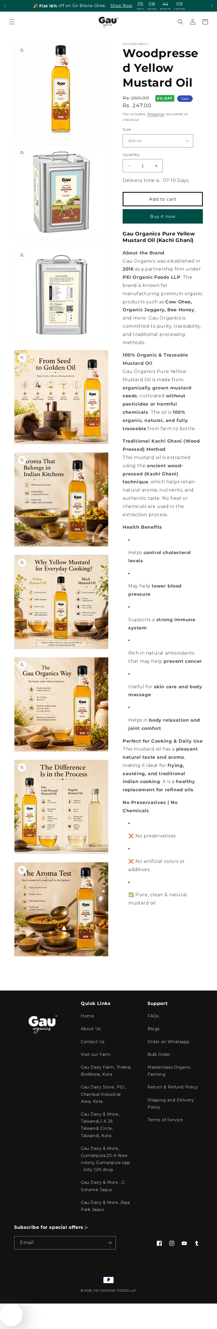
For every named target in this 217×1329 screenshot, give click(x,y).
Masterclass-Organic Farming (169, 1071)
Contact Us (93, 1041)
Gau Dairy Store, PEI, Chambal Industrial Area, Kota (103, 1094)
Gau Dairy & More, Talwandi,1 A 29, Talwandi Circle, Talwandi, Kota (100, 1125)
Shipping (155, 114)
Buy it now (162, 216)
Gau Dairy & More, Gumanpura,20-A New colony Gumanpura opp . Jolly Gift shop (105, 1159)
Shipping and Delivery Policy (170, 1104)
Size (127, 129)
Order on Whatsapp (168, 1041)
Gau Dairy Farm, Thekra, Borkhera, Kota (106, 1071)
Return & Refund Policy (172, 1087)
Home (87, 1016)
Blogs (153, 1028)
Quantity (131, 154)
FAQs (153, 1016)
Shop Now (121, 5)
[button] (12, 22)
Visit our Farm (95, 1054)
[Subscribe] (109, 1242)
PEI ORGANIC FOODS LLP (115, 1290)
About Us (91, 1028)
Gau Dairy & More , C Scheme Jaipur (103, 1186)
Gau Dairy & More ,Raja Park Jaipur (105, 1206)
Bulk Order (158, 1054)
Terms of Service (165, 1119)
